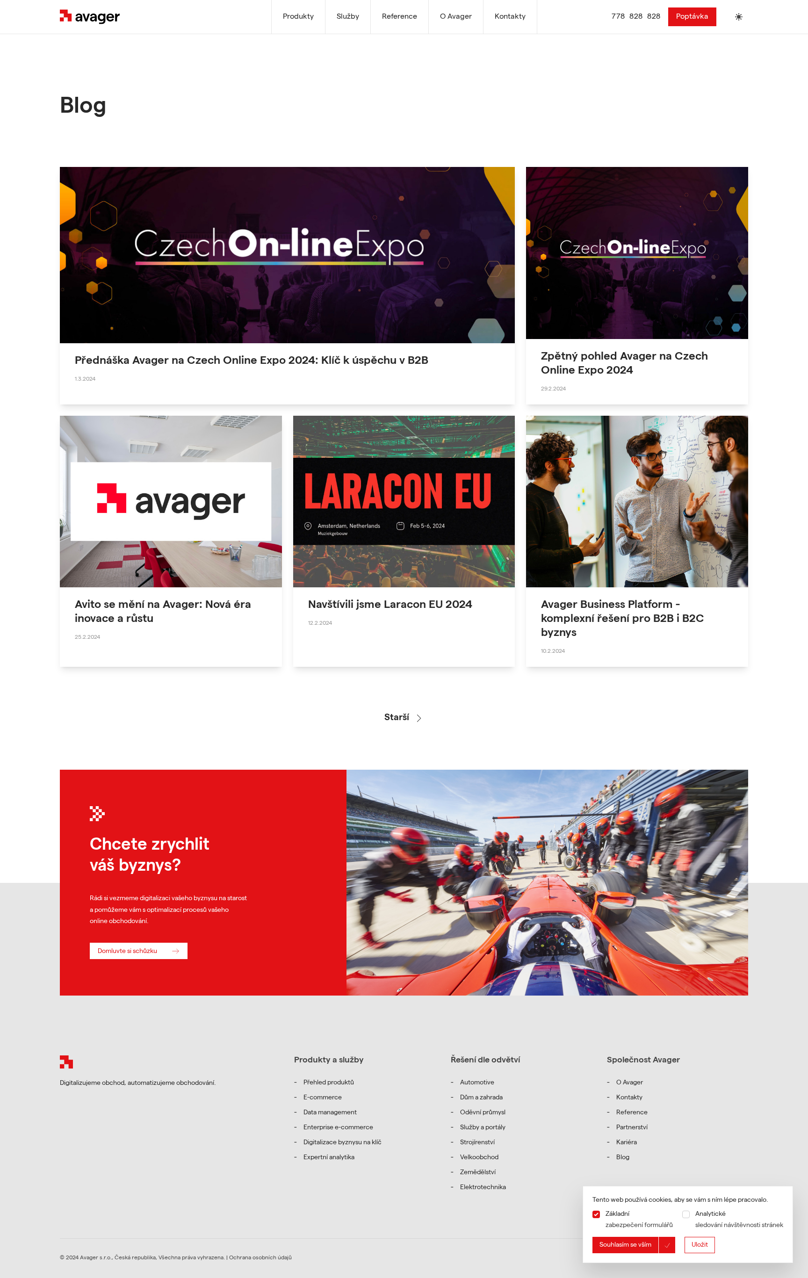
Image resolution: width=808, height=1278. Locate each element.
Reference (632, 1113)
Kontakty (629, 1098)
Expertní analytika (328, 1158)
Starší (396, 718)
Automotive (477, 1083)
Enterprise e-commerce (338, 1128)
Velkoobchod (479, 1158)
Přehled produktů (328, 1083)
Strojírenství (477, 1143)
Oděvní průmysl (482, 1113)
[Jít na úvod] (66, 1062)
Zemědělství (478, 1173)
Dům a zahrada (481, 1098)
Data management (330, 1113)
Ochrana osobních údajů (260, 1258)
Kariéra (626, 1143)
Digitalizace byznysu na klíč (342, 1143)
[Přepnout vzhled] (738, 16)
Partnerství (632, 1128)
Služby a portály (482, 1128)
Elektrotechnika (483, 1187)
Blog (622, 1158)
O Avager (629, 1083)
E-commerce (322, 1098)
